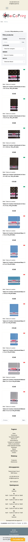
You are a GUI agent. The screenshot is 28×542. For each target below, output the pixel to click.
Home (2, 21)
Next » (23, 420)
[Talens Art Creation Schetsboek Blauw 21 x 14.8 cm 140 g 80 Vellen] (14, 281)
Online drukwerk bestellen (14, 445)
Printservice (14, 435)
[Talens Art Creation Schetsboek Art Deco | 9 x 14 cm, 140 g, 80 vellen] (14, 193)
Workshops (14, 447)
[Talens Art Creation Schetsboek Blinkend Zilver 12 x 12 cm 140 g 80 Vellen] (14, 369)
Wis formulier (22, 38)
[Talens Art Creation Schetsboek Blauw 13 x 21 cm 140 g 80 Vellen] (14, 252)
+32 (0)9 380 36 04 (14, 2)
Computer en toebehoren (14, 442)
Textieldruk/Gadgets (14, 437)
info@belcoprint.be (14, 3)
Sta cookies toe (18, 539)
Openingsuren (14, 451)
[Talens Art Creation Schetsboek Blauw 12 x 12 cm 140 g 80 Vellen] (14, 222)
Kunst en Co (14, 438)
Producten (14, 460)
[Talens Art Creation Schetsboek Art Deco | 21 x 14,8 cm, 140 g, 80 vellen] (14, 135)
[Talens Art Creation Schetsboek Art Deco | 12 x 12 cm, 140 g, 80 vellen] (14, 76)
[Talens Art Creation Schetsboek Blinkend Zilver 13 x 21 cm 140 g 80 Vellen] (14, 398)
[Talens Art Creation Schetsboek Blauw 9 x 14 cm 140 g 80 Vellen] (14, 340)
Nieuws (14, 449)
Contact (14, 452)
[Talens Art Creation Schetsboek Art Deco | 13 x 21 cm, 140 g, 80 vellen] (14, 105)
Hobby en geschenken (14, 444)
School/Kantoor (14, 440)
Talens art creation (10, 84)
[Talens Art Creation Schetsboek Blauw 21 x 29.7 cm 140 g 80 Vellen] (14, 310)
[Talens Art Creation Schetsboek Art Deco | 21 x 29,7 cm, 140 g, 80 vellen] (14, 164)
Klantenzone (14, 462)
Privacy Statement (14, 534)
